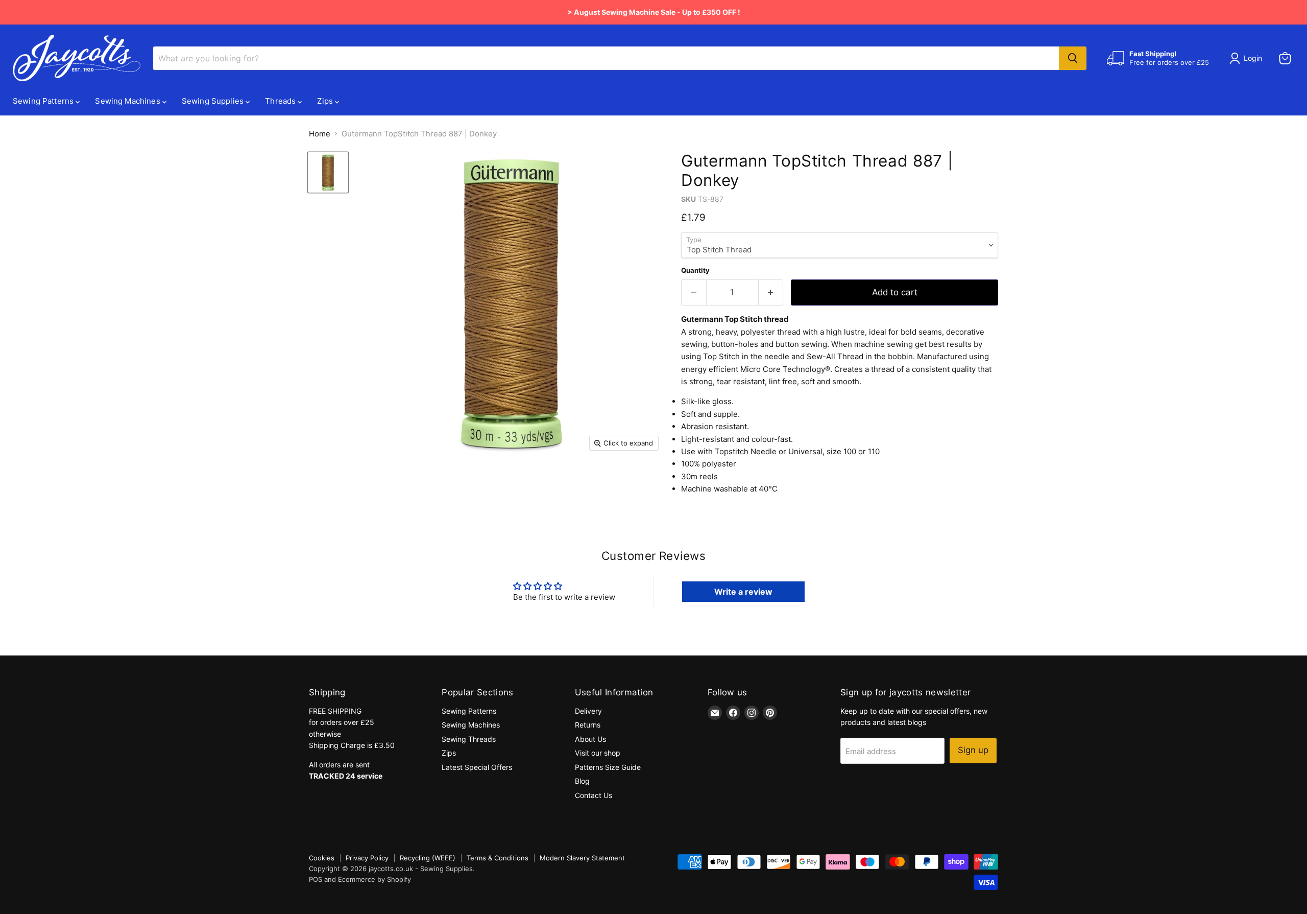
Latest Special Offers (477, 767)
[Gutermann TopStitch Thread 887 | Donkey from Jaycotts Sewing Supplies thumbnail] (328, 172)
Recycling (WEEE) (427, 858)
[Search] (1072, 58)
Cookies (321, 858)
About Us (590, 739)
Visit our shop (597, 752)
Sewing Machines (128, 101)
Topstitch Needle (746, 451)
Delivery (588, 711)
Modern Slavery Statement (582, 858)
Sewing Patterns (44, 101)
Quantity (695, 270)
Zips (326, 101)
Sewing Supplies (214, 101)
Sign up (973, 750)
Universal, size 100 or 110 (834, 451)
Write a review (743, 592)
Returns (587, 724)
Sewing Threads (469, 739)
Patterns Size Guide (608, 767)
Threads (281, 101)
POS (315, 879)
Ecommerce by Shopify (374, 879)
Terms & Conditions (497, 858)
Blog (582, 781)
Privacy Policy (367, 858)
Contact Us (593, 795)
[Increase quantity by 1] (771, 292)
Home (319, 133)
